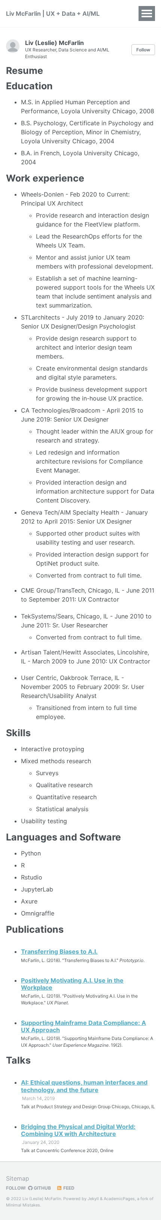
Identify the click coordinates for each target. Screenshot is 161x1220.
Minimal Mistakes (23, 1205)
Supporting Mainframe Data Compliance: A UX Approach (83, 1026)
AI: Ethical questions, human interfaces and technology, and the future (84, 1086)
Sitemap (17, 1178)
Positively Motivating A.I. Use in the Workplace (72, 984)
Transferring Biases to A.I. (59, 951)
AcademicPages (119, 1198)
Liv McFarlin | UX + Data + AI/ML (53, 13)
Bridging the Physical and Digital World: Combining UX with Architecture (78, 1130)
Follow (143, 50)
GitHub (42, 1188)
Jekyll (93, 1198)
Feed (68, 1188)
